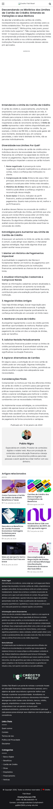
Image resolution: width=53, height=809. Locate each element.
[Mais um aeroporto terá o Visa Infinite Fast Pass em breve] (14, 548)
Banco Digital (8, 757)
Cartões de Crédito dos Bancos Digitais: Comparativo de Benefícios (38, 498)
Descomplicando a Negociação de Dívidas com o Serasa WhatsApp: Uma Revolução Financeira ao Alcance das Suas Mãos (38, 563)
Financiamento (9, 776)
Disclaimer (6, 744)
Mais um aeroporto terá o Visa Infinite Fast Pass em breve (13, 559)
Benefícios (7, 761)
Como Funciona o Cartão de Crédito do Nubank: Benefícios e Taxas (13, 497)
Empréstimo (8, 772)
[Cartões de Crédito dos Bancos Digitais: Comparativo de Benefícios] (39, 486)
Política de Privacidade (11, 740)
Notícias (6, 780)
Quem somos (7, 728)
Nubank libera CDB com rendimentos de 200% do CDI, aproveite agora (38, 525)
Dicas (5, 768)
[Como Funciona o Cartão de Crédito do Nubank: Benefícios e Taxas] (14, 486)
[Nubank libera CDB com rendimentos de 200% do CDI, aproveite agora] (39, 514)
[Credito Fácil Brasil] (26, 4)
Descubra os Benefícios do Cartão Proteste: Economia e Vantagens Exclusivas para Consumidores (12, 531)
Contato (5, 732)
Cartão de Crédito (10, 764)
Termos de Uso (8, 736)
